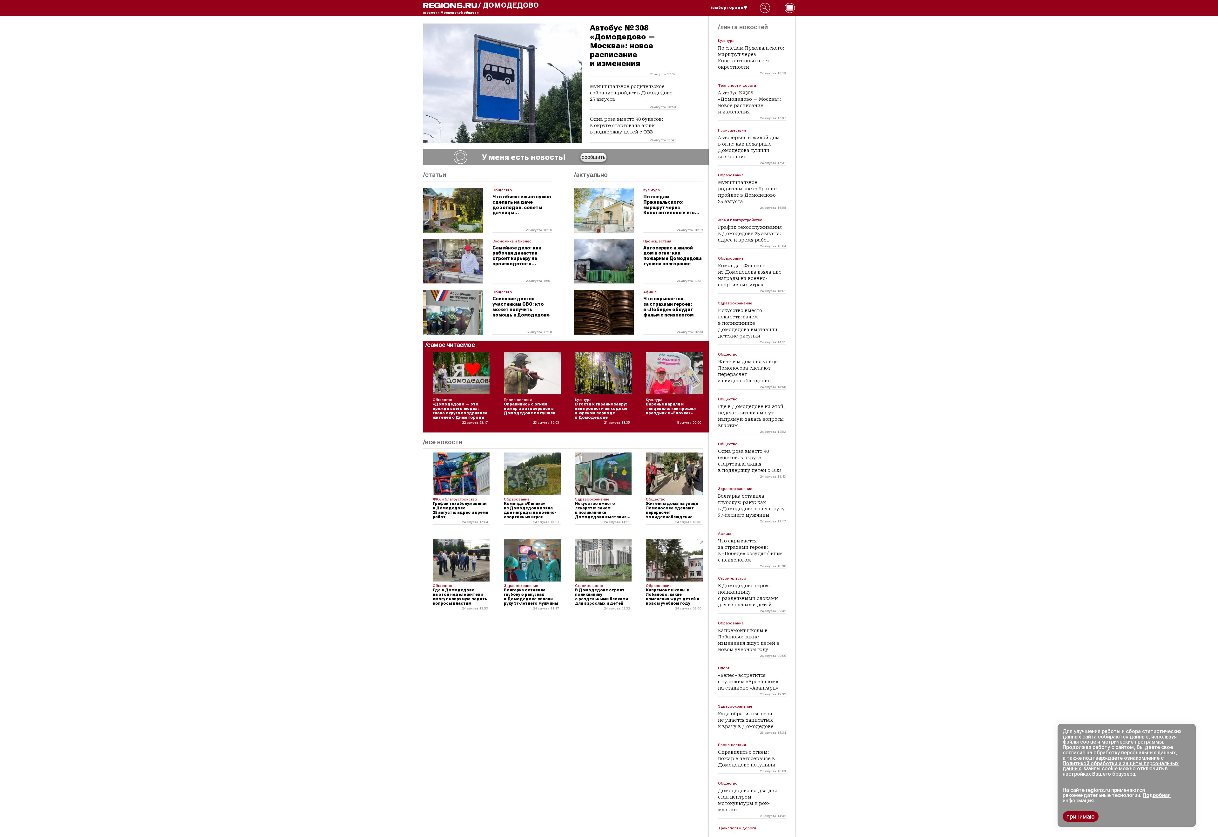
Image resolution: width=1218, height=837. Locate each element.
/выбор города (727, 7)
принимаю (1080, 816)
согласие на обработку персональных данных (1119, 753)
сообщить (594, 157)
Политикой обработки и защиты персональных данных (1121, 766)
